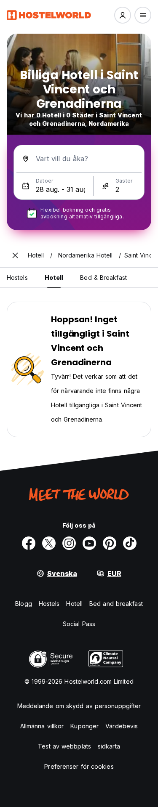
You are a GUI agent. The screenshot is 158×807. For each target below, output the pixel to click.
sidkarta (109, 746)
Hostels (49, 603)
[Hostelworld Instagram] (69, 543)
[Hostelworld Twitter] (49, 543)
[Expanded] (15, 255)
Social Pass (79, 623)
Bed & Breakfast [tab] (103, 277)
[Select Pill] (122, 15)
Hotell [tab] (54, 277)
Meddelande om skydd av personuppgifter (79, 705)
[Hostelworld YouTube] (89, 543)
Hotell (74, 603)
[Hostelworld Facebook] (28, 543)
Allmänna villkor (42, 726)
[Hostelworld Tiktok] (130, 543)
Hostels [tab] (17, 277)
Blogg (23, 603)
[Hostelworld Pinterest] (109, 543)
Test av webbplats (64, 746)
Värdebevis (121, 726)
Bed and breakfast (116, 603)
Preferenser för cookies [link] (78, 766)
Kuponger (84, 726)
